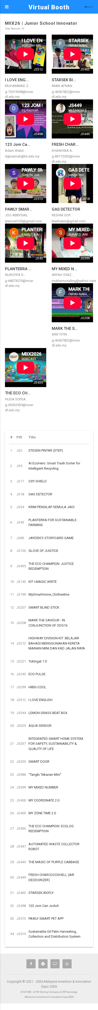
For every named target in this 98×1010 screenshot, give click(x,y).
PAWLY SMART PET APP (46, 918)
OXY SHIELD (37, 481)
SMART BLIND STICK (43, 607)
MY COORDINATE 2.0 (43, 800)
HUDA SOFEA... (16, 399)
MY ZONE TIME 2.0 (42, 813)
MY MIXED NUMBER (43, 787)
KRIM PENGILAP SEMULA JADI (51, 507)
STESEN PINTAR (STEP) (45, 450)
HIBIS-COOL (37, 687)
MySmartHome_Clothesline (48, 594)
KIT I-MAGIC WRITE (42, 582)
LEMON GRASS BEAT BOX (47, 713)
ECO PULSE (36, 674)
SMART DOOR (38, 761)
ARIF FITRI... (60, 334)
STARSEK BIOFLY (41, 893)
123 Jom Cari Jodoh (43, 906)
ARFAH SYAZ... (63, 275)
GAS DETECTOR (40, 494)
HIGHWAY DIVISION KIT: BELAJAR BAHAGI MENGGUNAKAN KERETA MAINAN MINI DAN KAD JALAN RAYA (56, 643)
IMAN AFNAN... (63, 86)
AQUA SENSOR (39, 726)
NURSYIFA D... (15, 275)
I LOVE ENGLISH (40, 700)
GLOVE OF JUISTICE (43, 551)
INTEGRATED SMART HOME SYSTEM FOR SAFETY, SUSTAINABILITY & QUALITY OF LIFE (55, 744)
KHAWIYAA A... (63, 151)
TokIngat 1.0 (37, 661)
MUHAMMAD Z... (18, 86)
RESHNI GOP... (62, 215)
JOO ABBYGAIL (16, 215)
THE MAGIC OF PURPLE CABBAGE (53, 862)
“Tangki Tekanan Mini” (44, 775)
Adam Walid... (15, 151)
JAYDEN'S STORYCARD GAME (51, 538)
